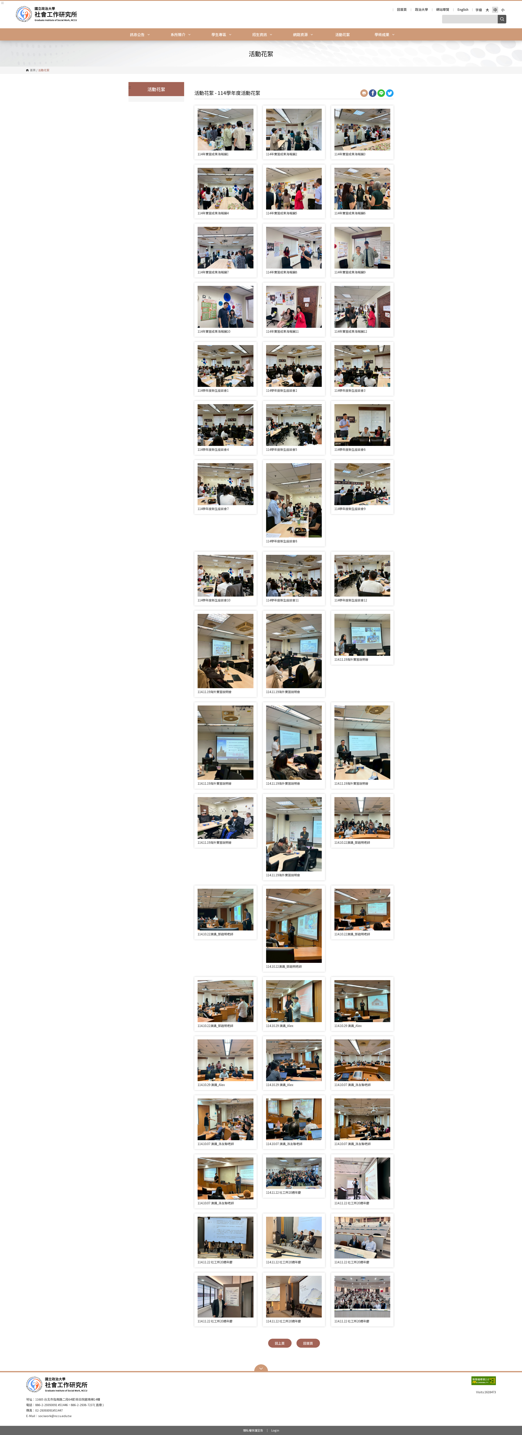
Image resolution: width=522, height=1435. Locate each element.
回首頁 (402, 10)
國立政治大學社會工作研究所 (20, 9)
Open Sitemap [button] (261, 1368)
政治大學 (421, 10)
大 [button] (487, 9)
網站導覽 (442, 10)
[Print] (364, 93)
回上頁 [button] (280, 1343)
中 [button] (495, 10)
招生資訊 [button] (260, 34)
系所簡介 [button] (178, 34)
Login (275, 1430)
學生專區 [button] (219, 34)
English (462, 10)
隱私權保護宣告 (253, 1430)
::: (2, 2)
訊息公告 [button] (137, 34)
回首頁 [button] (308, 1343)
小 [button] (502, 9)
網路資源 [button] (301, 34)
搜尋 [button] (502, 19)
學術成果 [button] (382, 34)
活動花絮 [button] (342, 34)
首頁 (33, 70)
